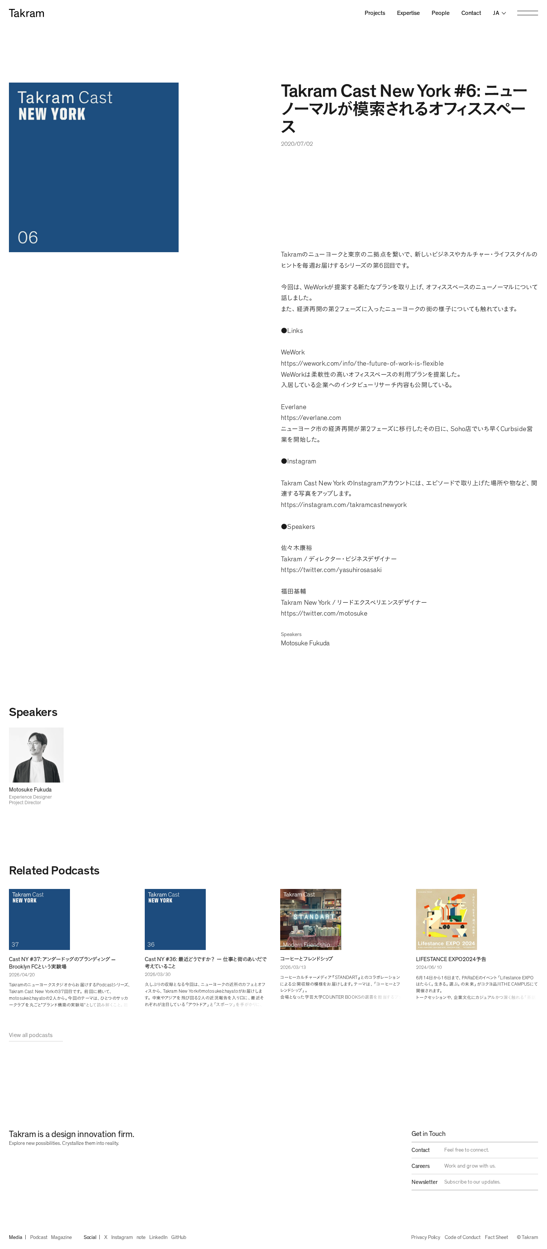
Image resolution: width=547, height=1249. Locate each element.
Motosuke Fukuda (305, 643)
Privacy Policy (425, 1237)
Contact (471, 13)
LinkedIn (158, 1237)
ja (496, 13)
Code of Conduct (462, 1237)
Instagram (121, 1237)
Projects (375, 13)
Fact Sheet (496, 1237)
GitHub (179, 1237)
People (441, 13)
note (141, 1237)
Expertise (408, 13)
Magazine (61, 1237)
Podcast (39, 1237)
